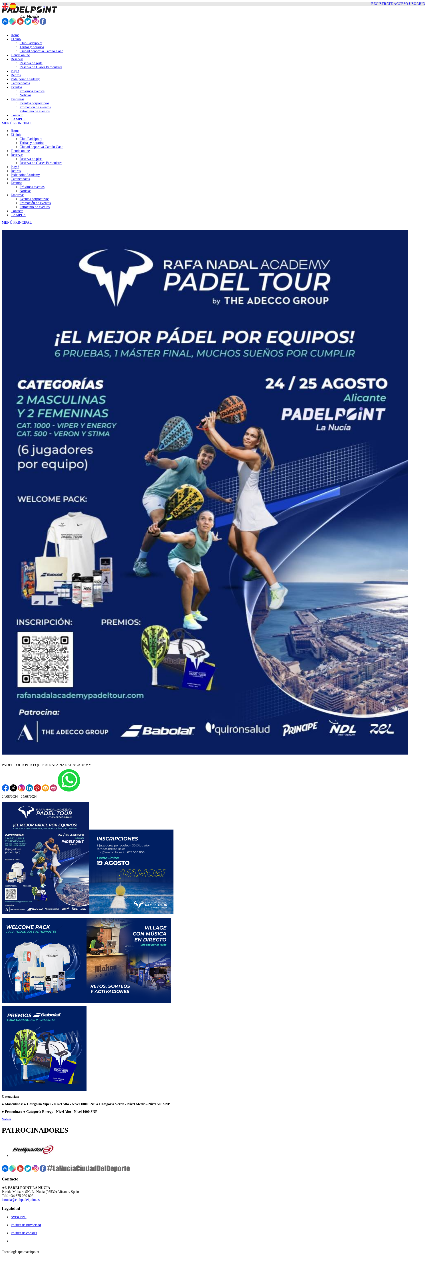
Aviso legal (18, 1217)
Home (15, 131)
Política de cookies (24, 1233)
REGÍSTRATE (382, 4)
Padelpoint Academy (25, 175)
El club (16, 135)
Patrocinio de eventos (35, 207)
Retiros (16, 171)
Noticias (25, 191)
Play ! (15, 167)
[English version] (5, 6)
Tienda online (20, 151)
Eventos (16, 183)
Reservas (17, 155)
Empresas (17, 195)
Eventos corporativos (34, 199)
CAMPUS (18, 215)
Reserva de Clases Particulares (41, 163)
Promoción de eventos (35, 203)
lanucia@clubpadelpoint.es (21, 1200)
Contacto (17, 211)
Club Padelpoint (31, 139)
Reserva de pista (31, 159)
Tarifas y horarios (32, 143)
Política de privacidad (26, 1225)
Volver (6, 1119)
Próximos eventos (32, 187)
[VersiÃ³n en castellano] (13, 6)
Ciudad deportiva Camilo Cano (41, 147)
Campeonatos (20, 179)
